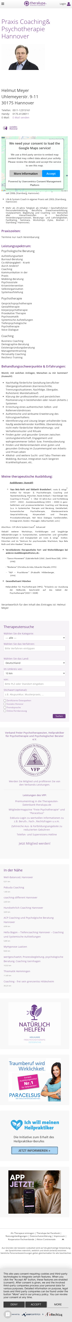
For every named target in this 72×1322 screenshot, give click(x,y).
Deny (14, 1304)
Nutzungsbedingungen (17, 1236)
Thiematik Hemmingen (17, 971)
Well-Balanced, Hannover (18, 877)
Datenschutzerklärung (41, 1236)
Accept (51, 174)
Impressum (59, 1236)
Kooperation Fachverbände (21, 1239)
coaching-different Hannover (20, 897)
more (58, 1304)
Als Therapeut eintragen (22, 1233)
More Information (26, 174)
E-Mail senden (21, 117)
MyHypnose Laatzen (15, 946)
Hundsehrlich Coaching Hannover (23, 907)
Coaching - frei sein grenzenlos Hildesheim (29, 981)
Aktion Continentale (46, 1239)
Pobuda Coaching (14, 887)
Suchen (59, 716)
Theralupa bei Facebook (48, 1233)
